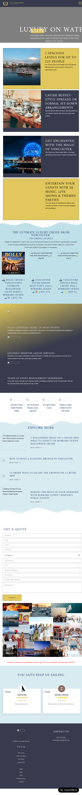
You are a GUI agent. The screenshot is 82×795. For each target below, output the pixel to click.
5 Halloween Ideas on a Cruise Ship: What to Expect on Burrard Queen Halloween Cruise (54, 440)
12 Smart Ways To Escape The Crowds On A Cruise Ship (43, 473)
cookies (21, 782)
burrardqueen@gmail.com (61, 740)
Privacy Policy (21, 778)
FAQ (21, 772)
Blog (21, 769)
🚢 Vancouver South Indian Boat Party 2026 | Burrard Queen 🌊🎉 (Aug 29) (41, 285)
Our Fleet (21, 759)
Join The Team (21, 756)
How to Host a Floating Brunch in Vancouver (41, 458)
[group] (21, 701)
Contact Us (21, 762)
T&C (21, 775)
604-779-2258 (61, 737)
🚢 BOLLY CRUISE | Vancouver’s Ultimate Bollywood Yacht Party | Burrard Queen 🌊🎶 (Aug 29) (13, 288)
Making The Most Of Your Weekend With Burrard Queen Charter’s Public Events (54, 494)
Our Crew (21, 753)
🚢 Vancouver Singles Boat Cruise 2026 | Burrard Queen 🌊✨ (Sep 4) (68, 285)
